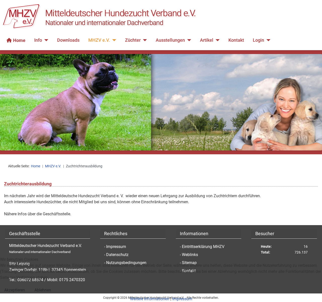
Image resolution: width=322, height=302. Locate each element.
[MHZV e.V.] (113, 40)
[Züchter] (144, 40)
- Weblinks (189, 254)
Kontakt (236, 40)
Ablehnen (42, 290)
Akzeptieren (14, 290)
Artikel (206, 40)
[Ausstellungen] (188, 40)
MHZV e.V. (99, 40)
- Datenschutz (116, 254)
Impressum (182, 298)
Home (19, 40)
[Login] (267, 40)
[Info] (45, 40)
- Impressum (115, 246)
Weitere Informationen (149, 298)
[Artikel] (216, 40)
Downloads (68, 40)
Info (38, 40)
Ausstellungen (170, 40)
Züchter (133, 40)
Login (258, 40)
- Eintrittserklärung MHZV (202, 246)
